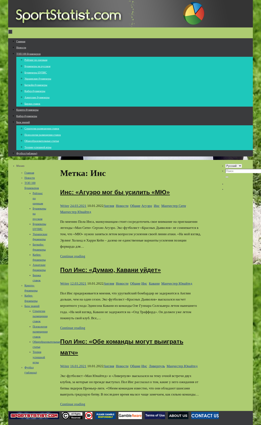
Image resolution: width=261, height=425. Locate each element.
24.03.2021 (78, 206)
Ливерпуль (157, 366)
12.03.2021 (78, 283)
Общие (135, 206)
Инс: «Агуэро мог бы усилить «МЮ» (115, 192)
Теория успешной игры (39, 357)
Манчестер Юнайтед (75, 212)
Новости (122, 206)
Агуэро (146, 206)
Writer (64, 206)
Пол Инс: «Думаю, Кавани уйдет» (110, 270)
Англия (109, 206)
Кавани (154, 283)
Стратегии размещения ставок (40, 316)
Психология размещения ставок (40, 331)
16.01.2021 (78, 366)
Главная (29, 172)
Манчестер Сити (173, 206)
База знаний (32, 306)
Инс (157, 206)
